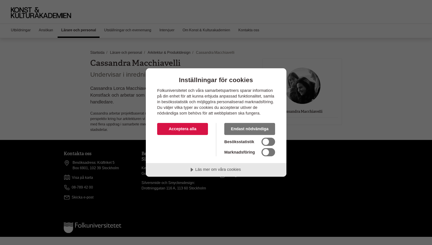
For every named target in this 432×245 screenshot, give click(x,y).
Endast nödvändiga (249, 129)
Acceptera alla (182, 129)
